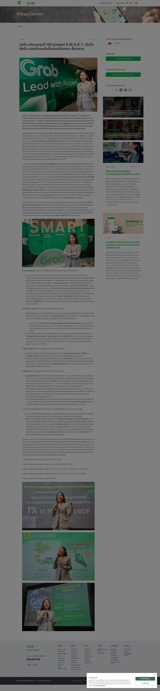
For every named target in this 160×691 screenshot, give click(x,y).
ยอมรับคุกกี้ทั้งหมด (145, 678)
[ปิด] (155, 675)
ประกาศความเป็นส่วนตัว (99, 685)
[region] (122, 680)
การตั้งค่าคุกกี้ (145, 683)
